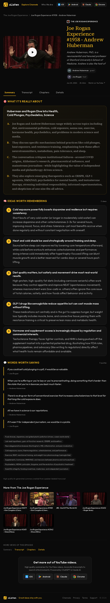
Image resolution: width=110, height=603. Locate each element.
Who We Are (47, 4)
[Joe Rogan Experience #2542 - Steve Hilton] (42, 523)
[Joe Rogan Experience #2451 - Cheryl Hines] (15, 523)
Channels (66, 598)
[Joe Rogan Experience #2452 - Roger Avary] (94, 501)
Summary (10, 92)
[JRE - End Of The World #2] (68, 501)
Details (60, 92)
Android (74, 4)
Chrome (101, 4)
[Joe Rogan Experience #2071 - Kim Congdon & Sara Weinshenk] (15, 501)
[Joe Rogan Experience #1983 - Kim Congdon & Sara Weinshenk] (42, 501)
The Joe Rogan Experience (15, 15)
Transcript (27, 92)
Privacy (76, 598)
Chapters (44, 92)
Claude (88, 4)
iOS (62, 4)
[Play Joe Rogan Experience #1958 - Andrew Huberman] (32, 52)
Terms (85, 598)
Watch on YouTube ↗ (96, 83)
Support (93, 598)
